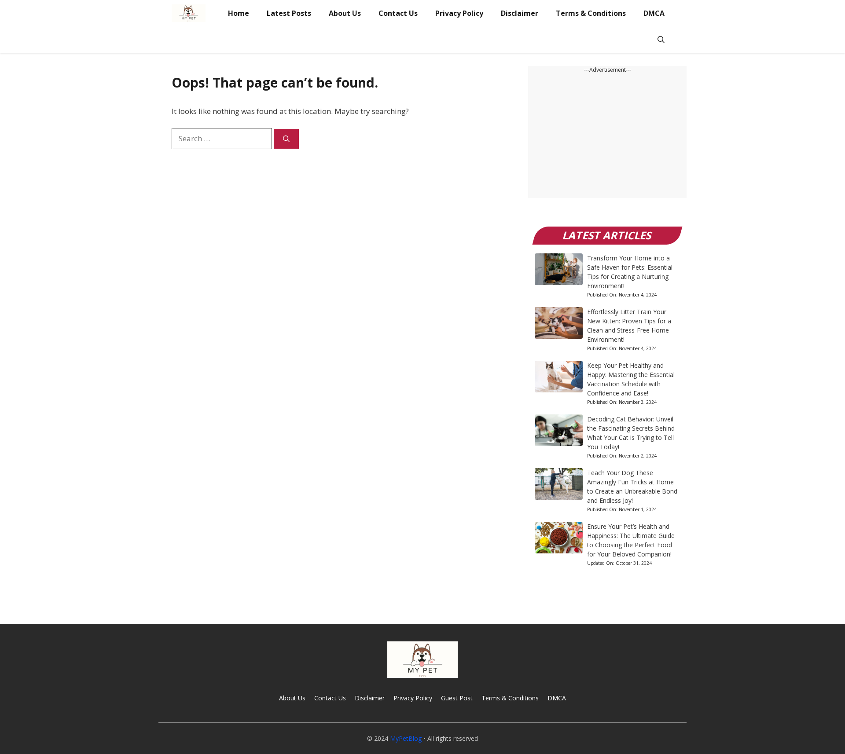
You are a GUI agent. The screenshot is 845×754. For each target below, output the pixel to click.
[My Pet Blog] (189, 13)
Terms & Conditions (591, 13)
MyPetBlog (406, 738)
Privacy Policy (459, 13)
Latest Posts (289, 13)
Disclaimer (519, 13)
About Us (345, 13)
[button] (661, 39)
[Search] (286, 139)
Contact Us (398, 13)
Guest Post (457, 698)
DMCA (654, 13)
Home (238, 13)
